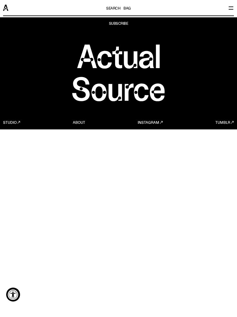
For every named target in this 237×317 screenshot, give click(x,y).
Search (113, 9)
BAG (127, 9)
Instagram (148, 123)
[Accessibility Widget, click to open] (13, 295)
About (79, 123)
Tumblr (222, 123)
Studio (10, 123)
